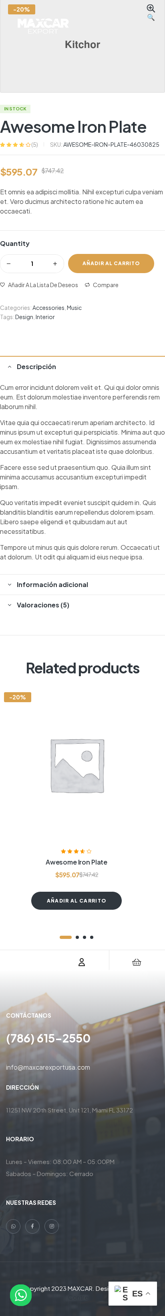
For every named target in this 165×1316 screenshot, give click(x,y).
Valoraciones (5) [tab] (43, 605)
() (34, 144)
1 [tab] (66, 937)
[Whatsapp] (13, 1226)
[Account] (82, 962)
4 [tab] (91, 937)
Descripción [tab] (36, 366)
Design (24, 316)
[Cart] (137, 962)
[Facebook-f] (32, 1226)
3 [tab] (84, 937)
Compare (106, 284)
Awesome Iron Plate (76, 862)
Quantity (15, 243)
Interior (45, 316)
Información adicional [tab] (52, 584)
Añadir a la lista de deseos (43, 284)
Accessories (48, 307)
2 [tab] (77, 937)
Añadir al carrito (111, 263)
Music (74, 307)
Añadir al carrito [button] (76, 901)
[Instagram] (51, 1226)
